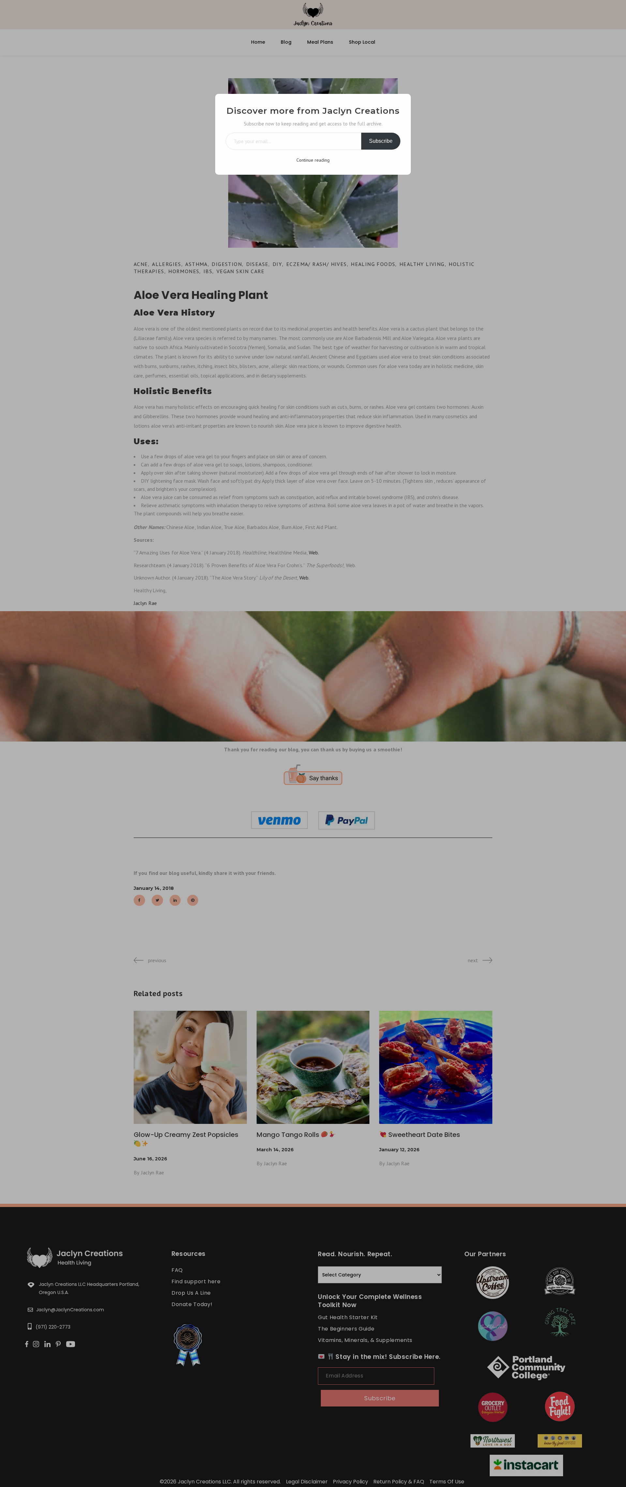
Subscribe (381, 141)
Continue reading (313, 160)
